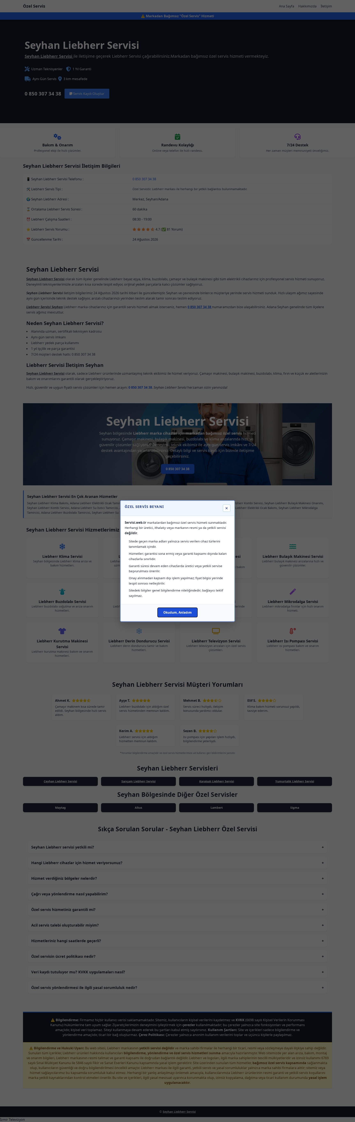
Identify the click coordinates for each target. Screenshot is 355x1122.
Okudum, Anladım (177, 612)
